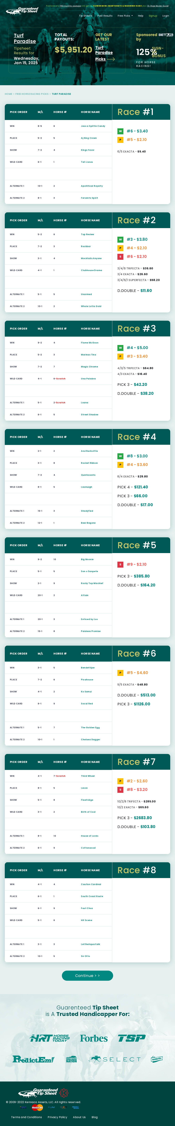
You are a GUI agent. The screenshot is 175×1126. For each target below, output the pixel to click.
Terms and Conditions (26, 1117)
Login (166, 15)
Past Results (104, 15)
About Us (79, 1117)
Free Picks (124, 15)
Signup (153, 15)
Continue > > (87, 975)
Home (8, 94)
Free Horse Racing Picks (32, 94)
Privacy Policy (57, 1117)
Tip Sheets (85, 15)
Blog (95, 1117)
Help (141, 15)
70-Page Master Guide (158, 6)
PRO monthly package (70, 6)
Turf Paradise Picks (104, 53)
